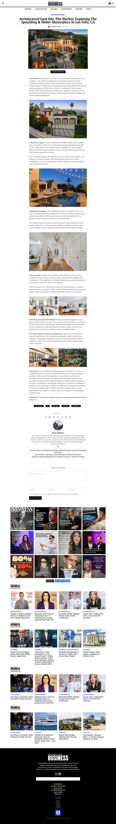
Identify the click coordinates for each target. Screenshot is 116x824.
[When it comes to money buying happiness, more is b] (46, 542)
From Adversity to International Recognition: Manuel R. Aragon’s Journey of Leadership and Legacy (58, 451)
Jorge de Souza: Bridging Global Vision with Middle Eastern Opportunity (20, 654)
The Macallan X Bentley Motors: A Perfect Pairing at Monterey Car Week (93, 737)
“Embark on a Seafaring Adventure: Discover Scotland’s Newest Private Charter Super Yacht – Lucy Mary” (45, 739)
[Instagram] (109, 3)
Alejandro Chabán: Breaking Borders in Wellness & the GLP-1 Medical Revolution (58, 457)
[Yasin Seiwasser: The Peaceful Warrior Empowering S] (22, 518)
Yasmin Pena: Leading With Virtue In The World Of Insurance (93, 616)
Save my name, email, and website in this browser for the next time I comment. (55, 494)
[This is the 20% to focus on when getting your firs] (22, 566)
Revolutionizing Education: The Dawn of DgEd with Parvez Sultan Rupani (69, 654)
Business (13, 649)
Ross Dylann (57, 26)
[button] (113, 3)
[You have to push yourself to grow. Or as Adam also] (46, 518)
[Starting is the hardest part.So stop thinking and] (70, 566)
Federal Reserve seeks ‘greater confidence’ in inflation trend (91, 654)
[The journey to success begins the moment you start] (70, 542)
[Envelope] (59, 773)
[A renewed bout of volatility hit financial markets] (94, 518)
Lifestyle (38, 732)
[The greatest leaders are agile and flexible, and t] (94, 566)
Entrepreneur (58, 14)
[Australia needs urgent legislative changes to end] (70, 518)
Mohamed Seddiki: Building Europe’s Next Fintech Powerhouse (69, 616)
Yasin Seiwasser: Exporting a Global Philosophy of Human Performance (58, 455)
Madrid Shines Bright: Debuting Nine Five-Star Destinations (68, 737)
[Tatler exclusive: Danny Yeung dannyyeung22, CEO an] (94, 542)
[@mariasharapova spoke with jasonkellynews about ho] (22, 542)
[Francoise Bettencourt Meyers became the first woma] (46, 566)
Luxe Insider (15, 694)
